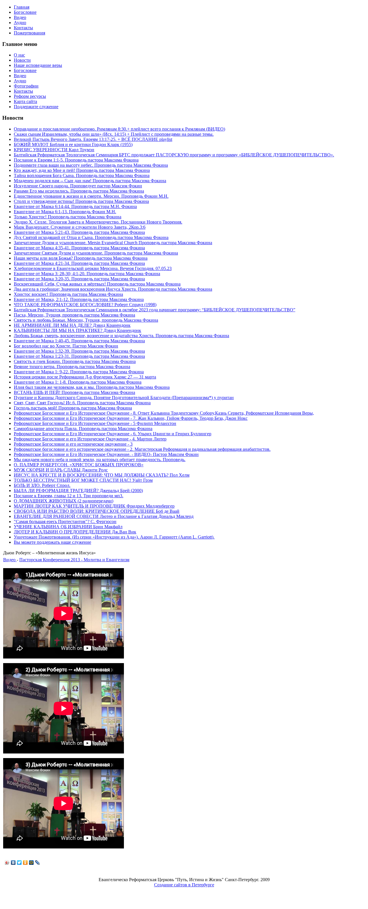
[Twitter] (19, 862)
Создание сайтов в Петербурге (184, 884)
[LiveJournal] (37, 862)
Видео (10, 559)
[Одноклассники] (25, 862)
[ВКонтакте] (13, 862)
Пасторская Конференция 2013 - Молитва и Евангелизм (74, 559)
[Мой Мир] (31, 862)
